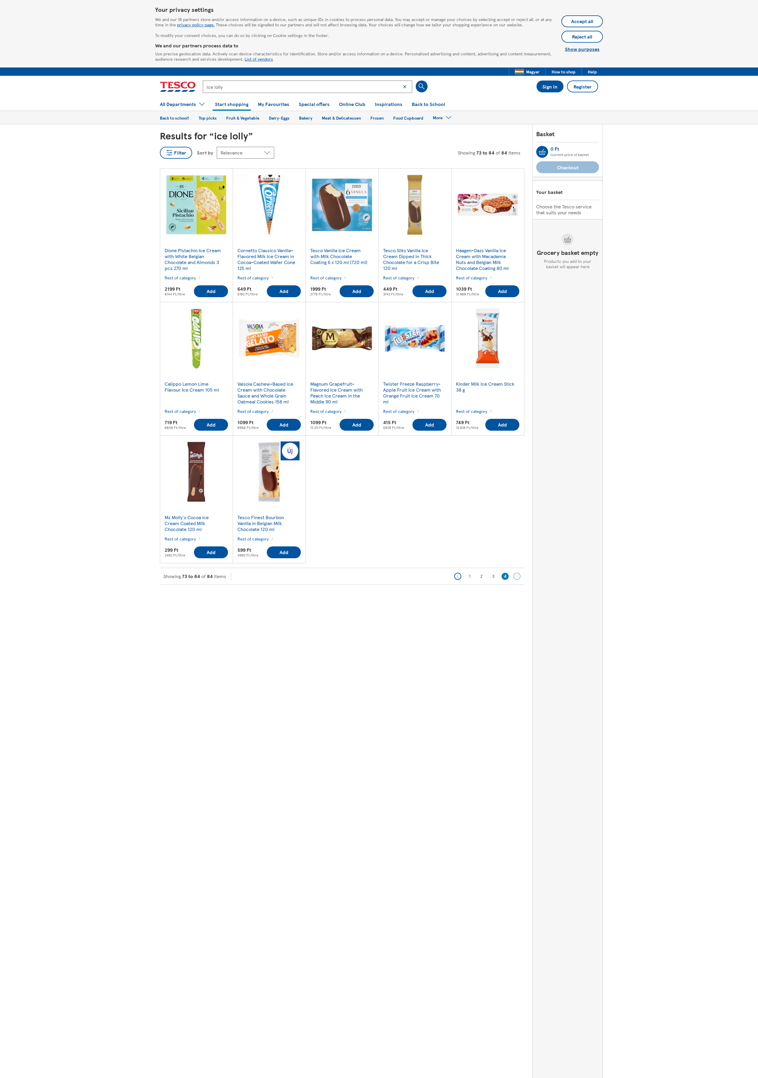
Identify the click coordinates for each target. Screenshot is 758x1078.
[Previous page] (457, 576)
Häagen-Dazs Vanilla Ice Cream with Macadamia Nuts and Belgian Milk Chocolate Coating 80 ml (482, 259)
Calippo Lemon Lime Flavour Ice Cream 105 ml (192, 386)
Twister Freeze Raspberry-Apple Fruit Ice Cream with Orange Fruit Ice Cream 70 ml (412, 392)
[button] (527, 71)
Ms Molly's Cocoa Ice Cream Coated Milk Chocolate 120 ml (187, 523)
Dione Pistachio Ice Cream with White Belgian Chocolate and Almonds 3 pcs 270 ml (193, 259)
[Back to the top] (382, 600)
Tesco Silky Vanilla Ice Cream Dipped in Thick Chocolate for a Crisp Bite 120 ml (411, 259)
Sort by (205, 152)
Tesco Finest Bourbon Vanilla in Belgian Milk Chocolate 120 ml (260, 523)
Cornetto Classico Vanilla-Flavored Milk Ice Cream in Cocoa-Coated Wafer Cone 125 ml (266, 259)
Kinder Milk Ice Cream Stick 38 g (485, 386)
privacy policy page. (196, 25)
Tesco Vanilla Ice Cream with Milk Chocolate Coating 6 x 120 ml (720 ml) (338, 256)
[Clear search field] (404, 86)
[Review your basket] (542, 152)
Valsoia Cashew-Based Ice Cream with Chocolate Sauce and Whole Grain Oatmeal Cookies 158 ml (265, 392)
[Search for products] (422, 86)
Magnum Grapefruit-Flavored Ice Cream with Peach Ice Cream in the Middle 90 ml (336, 392)
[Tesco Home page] (178, 86)
